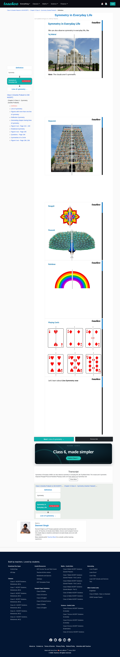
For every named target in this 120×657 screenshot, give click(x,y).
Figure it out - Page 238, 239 (20, 140)
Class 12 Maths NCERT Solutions (73, 599)
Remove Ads (94, 439)
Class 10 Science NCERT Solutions (73, 632)
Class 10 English (42, 598)
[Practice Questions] (106, 4)
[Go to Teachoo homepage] (11, 4)
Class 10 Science (42, 594)
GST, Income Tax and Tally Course (47, 569)
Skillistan (39, 579)
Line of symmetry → (20, 89)
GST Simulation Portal (43, 582)
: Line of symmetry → (54, 439)
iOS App (12, 572)
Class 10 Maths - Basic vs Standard (99, 594)
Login (112, 3)
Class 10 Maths (41, 591)
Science (54, 4)
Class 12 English (42, 607)
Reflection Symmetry (18, 117)
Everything (24, 4)
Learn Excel (92, 572)
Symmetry (11, 72)
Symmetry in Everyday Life (19, 81)
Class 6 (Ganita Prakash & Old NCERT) (18, 10)
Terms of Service (49, 646)
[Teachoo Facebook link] (51, 640)
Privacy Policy (60, 646)
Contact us (39, 646)
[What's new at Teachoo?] (102, 4)
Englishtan (92, 590)
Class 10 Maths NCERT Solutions (73, 592)
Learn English (93, 569)
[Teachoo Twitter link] (60, 640)
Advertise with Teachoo (83, 646)
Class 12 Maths (41, 604)
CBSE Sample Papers (95, 597)
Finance (63, 4)
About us (32, 646)
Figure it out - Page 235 (18, 132)
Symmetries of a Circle (18, 137)
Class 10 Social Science (44, 601)
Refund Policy (70, 646)
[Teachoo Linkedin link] (69, 640)
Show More (73, 479)
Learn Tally (92, 575)
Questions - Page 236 (18, 134)
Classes (35, 4)
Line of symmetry (16, 109)
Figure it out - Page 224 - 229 (20, 126)
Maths (44, 4)
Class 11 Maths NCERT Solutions (73, 596)
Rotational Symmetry (18, 129)
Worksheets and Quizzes (44, 575)
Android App (13, 569)
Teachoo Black (52, 537)
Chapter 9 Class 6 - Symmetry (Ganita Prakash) (43, 10)
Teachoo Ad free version (44, 572)
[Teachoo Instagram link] (55, 640)
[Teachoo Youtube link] (64, 640)
